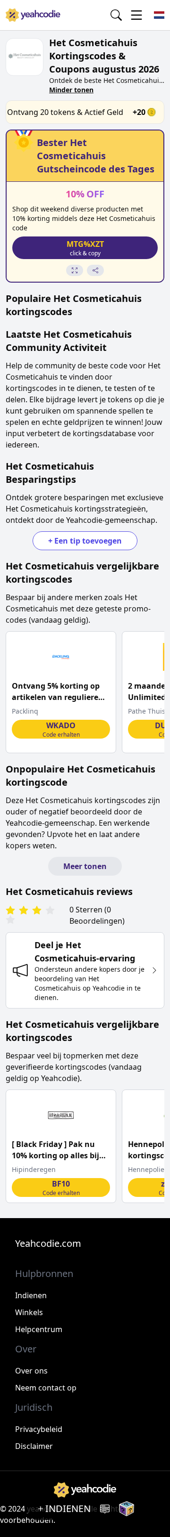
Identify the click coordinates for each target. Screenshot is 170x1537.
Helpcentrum (38, 1329)
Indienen (31, 1295)
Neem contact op (45, 1387)
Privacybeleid (38, 1429)
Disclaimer (34, 1446)
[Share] (95, 270)
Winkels (29, 1312)
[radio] (10, 911)
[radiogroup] (36, 915)
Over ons (31, 1371)
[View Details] (74, 270)
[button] (85, 247)
